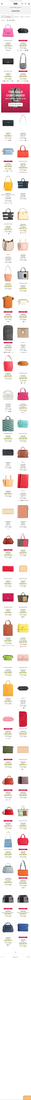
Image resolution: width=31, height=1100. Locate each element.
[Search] (22, 3)
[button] (15, 952)
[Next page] (27, 957)
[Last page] (29, 957)
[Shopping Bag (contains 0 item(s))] (29, 3)
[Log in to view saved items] (25, 3)
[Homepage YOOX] (15, 4)
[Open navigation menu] (2, 3)
